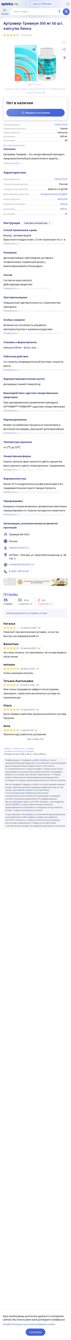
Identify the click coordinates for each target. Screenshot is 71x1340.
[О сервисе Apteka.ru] (68, 4)
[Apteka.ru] (9, 4)
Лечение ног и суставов (23, 748)
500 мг (64, 208)
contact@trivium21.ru (21, 564)
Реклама (62, 580)
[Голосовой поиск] (59, 11)
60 (66, 213)
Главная (7, 748)
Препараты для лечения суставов (18, 751)
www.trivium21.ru (19, 547)
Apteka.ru (45, 760)
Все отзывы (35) (35, 739)
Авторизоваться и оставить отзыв (26, 613)
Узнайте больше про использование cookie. (29, 1324)
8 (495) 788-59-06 (19, 571)
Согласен (35, 1332)
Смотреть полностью (35, 223)
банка (64, 204)
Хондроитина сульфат (54, 194)
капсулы (62, 199)
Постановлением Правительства (24, 792)
